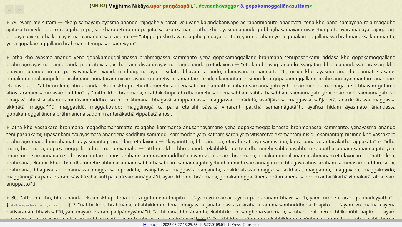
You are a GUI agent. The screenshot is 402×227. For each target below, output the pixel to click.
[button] (9, 9)
